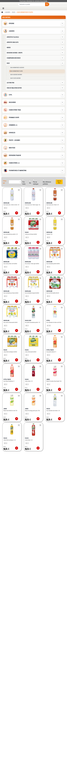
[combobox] (15, 182)
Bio (30, 183)
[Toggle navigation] (3, 8)
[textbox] (15, 182)
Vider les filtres (59, 182)
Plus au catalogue (35, 183)
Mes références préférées (47, 183)
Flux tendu (23, 183)
